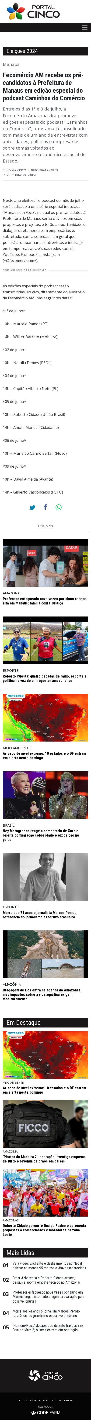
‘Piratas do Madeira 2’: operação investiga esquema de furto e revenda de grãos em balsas (44, 1159)
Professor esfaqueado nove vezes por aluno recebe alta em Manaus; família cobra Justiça (44, 601)
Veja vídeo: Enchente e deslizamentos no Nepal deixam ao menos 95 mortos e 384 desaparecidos (49, 1265)
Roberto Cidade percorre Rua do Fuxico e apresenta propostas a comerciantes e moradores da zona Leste (44, 1230)
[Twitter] (32, 507)
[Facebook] (45, 507)
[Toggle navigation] (84, 27)
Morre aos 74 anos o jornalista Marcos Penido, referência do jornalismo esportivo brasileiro (40, 915)
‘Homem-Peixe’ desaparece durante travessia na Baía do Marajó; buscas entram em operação (48, 1327)
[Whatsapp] (58, 507)
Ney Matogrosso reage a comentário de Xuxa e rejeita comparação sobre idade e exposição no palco (41, 835)
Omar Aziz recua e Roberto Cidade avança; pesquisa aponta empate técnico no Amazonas (47, 1280)
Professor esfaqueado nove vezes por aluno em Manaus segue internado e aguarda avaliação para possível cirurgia (48, 1296)
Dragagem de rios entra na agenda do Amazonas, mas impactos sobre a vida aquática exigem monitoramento (42, 994)
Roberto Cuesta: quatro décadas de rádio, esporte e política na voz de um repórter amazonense (45, 678)
